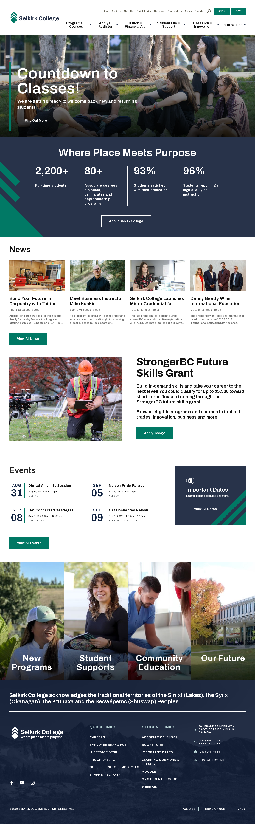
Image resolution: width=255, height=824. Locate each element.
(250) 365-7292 (209, 740)
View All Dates (205, 509)
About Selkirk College (126, 221)
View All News (28, 339)
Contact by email (213, 760)
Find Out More (36, 120)
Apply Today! (154, 433)
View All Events (29, 543)
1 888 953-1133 (209, 743)
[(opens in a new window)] (11, 783)
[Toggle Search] (209, 11)
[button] (77, 24)
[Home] (36, 17)
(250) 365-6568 (209, 751)
